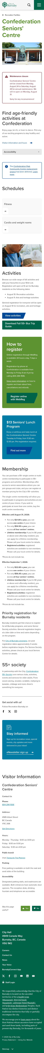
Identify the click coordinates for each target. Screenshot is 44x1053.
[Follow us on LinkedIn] (27, 976)
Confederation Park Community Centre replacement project (23, 169)
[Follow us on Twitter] (3, 976)
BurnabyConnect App (11, 969)
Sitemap (5, 1049)
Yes (26, 908)
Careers (5, 950)
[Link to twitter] (9, 711)
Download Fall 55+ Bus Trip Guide (20, 325)
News (4, 960)
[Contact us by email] (33, 976)
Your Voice (6, 965)
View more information (16, 381)
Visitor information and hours (14, 143)
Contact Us (7, 955)
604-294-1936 (8, 804)
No (38, 908)
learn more (26, 1019)
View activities (13, 315)
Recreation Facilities (12, 15)
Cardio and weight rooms (17, 222)
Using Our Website (25, 1040)
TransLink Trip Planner (15, 858)
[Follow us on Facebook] (9, 976)
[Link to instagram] (15, 711)
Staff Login (10, 982)
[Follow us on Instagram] (15, 976)
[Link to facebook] (3, 711)
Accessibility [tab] (10, 152)
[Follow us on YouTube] (21, 976)
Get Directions (8, 829)
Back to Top (40, 921)
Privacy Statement (9, 1040)
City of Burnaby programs (16, 641)
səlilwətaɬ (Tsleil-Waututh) (24, 1003)
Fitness (8, 204)
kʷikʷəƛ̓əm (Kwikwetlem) (16, 1005)
